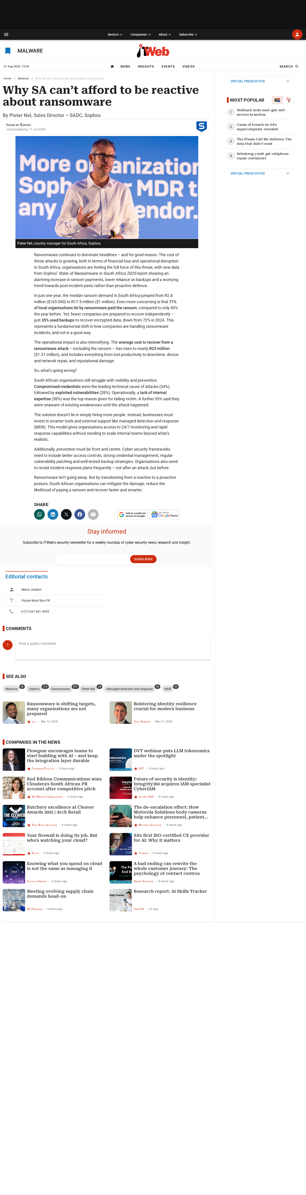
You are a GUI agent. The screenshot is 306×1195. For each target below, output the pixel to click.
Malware (23, 78)
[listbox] (54, 600)
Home (7, 78)
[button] (6, 34)
